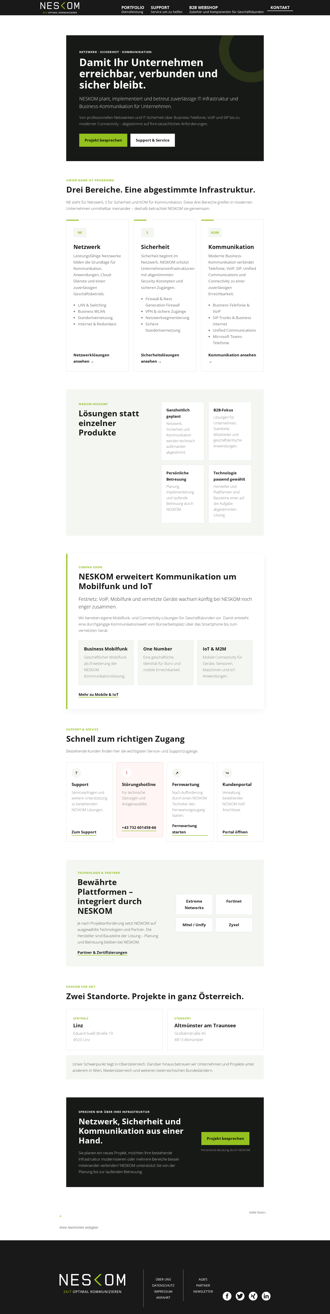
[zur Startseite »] (59, 7)
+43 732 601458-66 (139, 827)
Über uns (163, 1279)
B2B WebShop (226, 9)
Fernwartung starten (184, 829)
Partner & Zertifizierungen (102, 952)
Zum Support (84, 832)
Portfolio (132, 9)
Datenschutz (163, 1285)
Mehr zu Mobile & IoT (99, 694)
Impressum (163, 1291)
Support (167, 9)
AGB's (203, 1279)
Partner (203, 1285)
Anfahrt (163, 1297)
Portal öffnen (235, 832)
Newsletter (203, 1291)
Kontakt (280, 7)
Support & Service (152, 140)
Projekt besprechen (103, 140)
